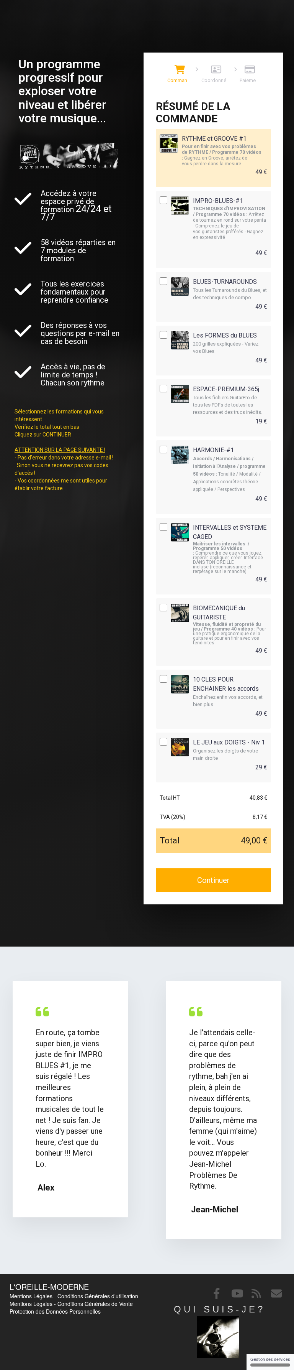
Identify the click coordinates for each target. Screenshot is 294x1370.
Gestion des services (270, 1359)
